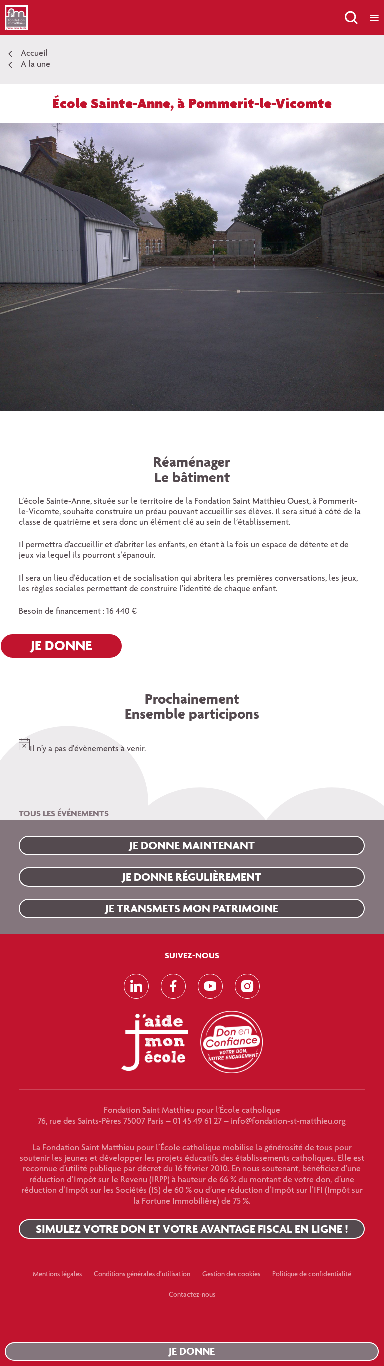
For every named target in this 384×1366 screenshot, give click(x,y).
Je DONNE (61, 645)
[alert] (191, 744)
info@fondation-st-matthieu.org (288, 1121)
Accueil (34, 53)
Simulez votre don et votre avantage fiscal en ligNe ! (192, 1229)
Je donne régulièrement (192, 877)
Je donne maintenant (192, 845)
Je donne (192, 1351)
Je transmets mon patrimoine (192, 908)
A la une (35, 64)
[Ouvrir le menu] (374, 17)
